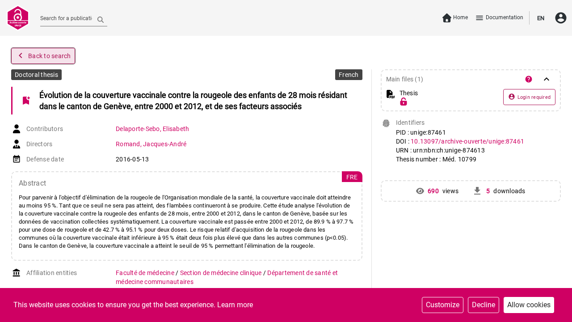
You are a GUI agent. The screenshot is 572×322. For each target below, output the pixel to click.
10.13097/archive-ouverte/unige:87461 (467, 141)
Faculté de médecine (146, 272)
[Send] (100, 19)
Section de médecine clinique (221, 272)
